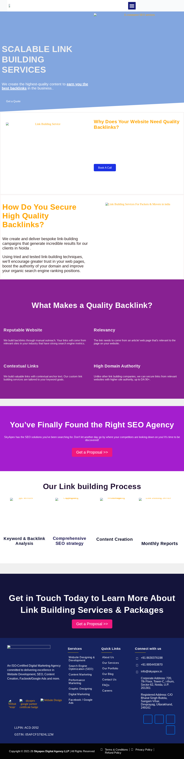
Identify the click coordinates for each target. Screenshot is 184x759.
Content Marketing (80, 674)
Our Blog (107, 673)
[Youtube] (170, 729)
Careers (107, 690)
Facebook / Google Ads (81, 701)
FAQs (105, 685)
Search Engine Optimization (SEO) (81, 667)
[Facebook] (147, 719)
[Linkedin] (170, 719)
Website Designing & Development (82, 659)
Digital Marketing (79, 694)
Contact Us (109, 679)
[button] (132, 6)
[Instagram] (159, 719)
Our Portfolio (110, 668)
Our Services (110, 662)
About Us (108, 657)
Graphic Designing (80, 688)
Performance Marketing (77, 681)
